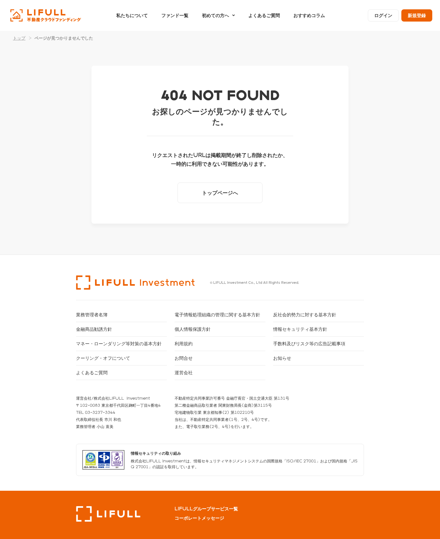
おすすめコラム (309, 15)
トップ (19, 37)
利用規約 (184, 343)
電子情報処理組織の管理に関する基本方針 (217, 314)
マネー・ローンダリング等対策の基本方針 (119, 343)
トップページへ (220, 193)
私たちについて (132, 15)
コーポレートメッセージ (199, 518)
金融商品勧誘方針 (94, 329)
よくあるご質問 (264, 15)
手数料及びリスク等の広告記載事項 (309, 343)
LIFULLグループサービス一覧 (206, 508)
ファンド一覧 (174, 15)
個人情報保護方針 (193, 329)
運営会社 (184, 372)
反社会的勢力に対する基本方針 (304, 314)
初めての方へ (215, 15)
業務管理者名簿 (92, 314)
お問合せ (184, 358)
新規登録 (417, 15)
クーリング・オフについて (103, 358)
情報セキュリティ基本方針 (300, 329)
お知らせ (282, 358)
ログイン (383, 15)
